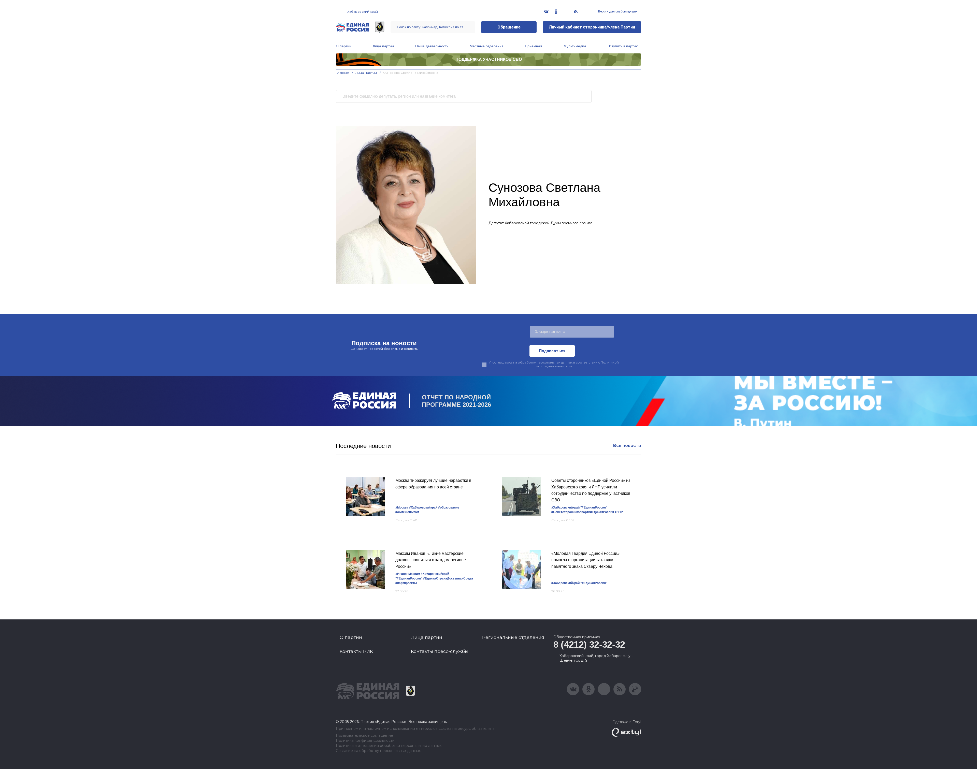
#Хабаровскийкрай (423, 507)
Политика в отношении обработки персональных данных (388, 746)
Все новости (627, 445)
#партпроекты (406, 583)
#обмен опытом (407, 512)
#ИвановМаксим (407, 574)
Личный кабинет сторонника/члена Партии (592, 27)
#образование (448, 507)
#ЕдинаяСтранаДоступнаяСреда (448, 578)
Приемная (533, 46)
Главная (342, 73)
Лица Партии (366, 73)
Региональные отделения (513, 637)
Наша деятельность (431, 46)
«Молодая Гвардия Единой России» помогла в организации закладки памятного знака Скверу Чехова (585, 560)
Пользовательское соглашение (364, 735)
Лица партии (383, 46)
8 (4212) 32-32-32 (589, 644)
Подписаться (552, 351)
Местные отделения (487, 46)
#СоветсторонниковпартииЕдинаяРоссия (582, 512)
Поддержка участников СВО (488, 59)
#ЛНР (619, 512)
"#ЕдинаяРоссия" (593, 507)
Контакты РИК (356, 651)
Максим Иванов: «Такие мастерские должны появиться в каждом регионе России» (430, 560)
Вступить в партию (623, 46)
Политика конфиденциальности (365, 740)
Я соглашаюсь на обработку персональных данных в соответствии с (554, 364)
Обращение (509, 27)
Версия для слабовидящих (617, 11)
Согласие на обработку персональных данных (378, 751)
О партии (343, 46)
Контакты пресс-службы (439, 651)
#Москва (401, 507)
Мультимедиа (575, 46)
